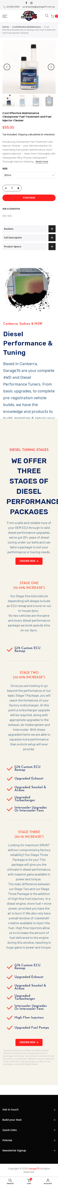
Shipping (22, 134)
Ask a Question (11, 208)
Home (5, 27)
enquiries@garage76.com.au (40, 6)
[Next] (51, 67)
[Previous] (7, 67)
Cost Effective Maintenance (26, 27)
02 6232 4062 (12, 6)
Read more (41, 161)
